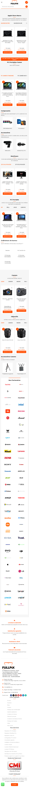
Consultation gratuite (9, 740)
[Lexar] (21, 591)
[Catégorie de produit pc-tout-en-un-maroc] (21, 250)
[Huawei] (21, 564)
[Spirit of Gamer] (21, 431)
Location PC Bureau (9, 749)
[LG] (21, 571)
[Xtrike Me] (21, 384)
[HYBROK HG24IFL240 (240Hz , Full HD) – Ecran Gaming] (21, 175)
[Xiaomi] (8, 524)
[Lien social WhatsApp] (26, 695)
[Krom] (8, 611)
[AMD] (8, 498)
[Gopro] (8, 511)
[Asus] (21, 478)
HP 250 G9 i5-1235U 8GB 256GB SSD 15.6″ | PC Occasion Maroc (7, 225)
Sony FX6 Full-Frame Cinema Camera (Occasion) (21, 299)
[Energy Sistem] (8, 404)
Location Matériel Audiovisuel (11, 747)
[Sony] (8, 464)
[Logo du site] (14, 2)
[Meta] (21, 518)
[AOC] (8, 531)
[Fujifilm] (21, 398)
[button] (7, 52)
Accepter (14, 784)
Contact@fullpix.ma (8, 687)
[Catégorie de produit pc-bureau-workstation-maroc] (7, 255)
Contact (9, 707)
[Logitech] (8, 438)
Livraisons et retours (12, 714)
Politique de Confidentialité (13, 709)
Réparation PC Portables (10, 731)
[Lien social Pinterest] (21, 695)
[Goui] (21, 424)
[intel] (21, 404)
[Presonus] (8, 491)
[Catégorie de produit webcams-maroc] (7, 145)
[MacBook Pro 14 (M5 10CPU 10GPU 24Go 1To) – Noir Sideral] (7, 33)
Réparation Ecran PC (9, 735)
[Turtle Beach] (21, 484)
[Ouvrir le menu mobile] (1, 2)
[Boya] (8, 591)
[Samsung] (8, 544)
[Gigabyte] (21, 531)
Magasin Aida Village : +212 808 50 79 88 (12, 689)
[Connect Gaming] (21, 604)
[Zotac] (8, 604)
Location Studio (8, 744)
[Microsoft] (8, 504)
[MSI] (8, 484)
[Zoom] (21, 511)
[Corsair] (21, 504)
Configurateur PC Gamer (10, 737)
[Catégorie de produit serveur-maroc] (7, 250)
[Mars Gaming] (8, 398)
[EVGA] (8, 538)
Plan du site (10, 725)
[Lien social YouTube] (18, 695)
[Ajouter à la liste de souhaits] (11, 29)
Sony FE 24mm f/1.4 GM (7, 340)
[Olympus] (21, 524)
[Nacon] (8, 444)
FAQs (8, 723)
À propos (9, 702)
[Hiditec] (21, 584)
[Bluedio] (8, 571)
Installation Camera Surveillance (12, 742)
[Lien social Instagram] (16, 695)
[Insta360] (21, 558)
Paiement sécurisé (11, 716)
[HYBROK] (8, 431)
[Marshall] (21, 418)
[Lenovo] (21, 451)
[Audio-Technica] (21, 458)
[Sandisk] (8, 384)
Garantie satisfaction (12, 712)
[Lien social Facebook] (11, 695)
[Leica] (8, 418)
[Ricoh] (21, 411)
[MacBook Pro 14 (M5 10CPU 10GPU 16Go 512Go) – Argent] (21, 33)
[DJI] (21, 551)
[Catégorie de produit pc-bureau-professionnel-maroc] (21, 255)
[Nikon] (8, 451)
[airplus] (21, 471)
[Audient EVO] (8, 551)
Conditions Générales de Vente (14, 718)
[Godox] (8, 518)
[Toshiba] (21, 498)
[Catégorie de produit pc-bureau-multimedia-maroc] (7, 261)
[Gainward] (21, 491)
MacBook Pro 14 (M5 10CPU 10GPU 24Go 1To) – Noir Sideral (7, 41)
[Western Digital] (8, 578)
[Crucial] (21, 598)
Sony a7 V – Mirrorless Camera (7, 299)
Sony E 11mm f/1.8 (21, 340)
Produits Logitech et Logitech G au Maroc (14, 756)
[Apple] (8, 564)
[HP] (8, 391)
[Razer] (21, 544)
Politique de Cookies (12, 721)
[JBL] (8, 411)
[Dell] (21, 578)
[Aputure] (8, 584)
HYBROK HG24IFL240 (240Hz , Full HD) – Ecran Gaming (21, 182)
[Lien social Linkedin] (23, 695)
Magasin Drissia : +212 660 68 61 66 (11, 692)
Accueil (9, 700)
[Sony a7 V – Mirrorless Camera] (7, 292)
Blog (8, 705)
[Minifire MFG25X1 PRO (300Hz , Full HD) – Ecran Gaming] (7, 175)
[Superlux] (21, 391)
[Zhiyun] (8, 458)
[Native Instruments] (21, 438)
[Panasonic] (8, 471)
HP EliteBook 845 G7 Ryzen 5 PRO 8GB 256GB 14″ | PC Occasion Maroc (21, 226)
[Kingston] (21, 444)
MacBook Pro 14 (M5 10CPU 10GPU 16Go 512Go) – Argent (21, 41)
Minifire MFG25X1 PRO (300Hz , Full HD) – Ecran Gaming (7, 182)
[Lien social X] (13, 695)
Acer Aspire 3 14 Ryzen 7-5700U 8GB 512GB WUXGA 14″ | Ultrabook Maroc (7, 94)
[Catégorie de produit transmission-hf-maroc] (21, 369)
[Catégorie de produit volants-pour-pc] (21, 145)
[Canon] (21, 464)
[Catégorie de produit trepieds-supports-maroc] (7, 369)
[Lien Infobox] (14, 631)
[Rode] (8, 424)
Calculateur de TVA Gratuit (11, 751)
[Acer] (8, 478)
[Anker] (8, 598)
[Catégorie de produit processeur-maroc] (21, 123)
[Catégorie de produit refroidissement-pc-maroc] (7, 123)
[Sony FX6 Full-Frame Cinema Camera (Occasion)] (21, 292)
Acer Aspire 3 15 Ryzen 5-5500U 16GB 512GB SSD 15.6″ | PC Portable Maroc (21, 94)
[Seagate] (8, 558)
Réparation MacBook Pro (10, 733)
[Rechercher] (26, 6)
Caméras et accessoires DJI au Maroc (13, 753)
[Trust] (21, 538)
